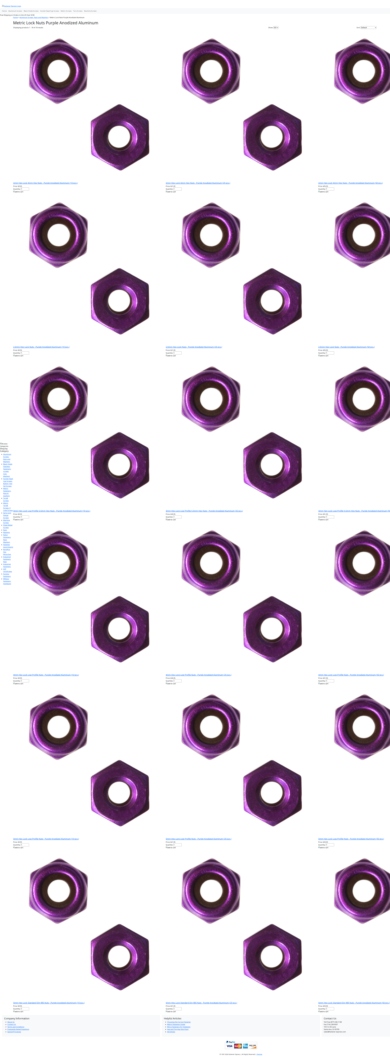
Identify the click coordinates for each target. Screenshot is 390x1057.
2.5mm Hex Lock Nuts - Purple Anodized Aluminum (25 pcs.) (194, 347)
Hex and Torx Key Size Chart (177, 1029)
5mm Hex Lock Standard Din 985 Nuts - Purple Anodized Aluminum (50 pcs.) (354, 1002)
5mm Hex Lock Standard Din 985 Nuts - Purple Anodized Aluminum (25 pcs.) (201, 1002)
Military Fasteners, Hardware (7, 581)
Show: (270, 27)
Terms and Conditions (15, 1027)
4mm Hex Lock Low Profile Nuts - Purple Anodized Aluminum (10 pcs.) (46, 674)
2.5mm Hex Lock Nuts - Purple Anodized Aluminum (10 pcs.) (41, 347)
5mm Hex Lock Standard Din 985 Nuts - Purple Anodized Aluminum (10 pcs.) (48, 1002)
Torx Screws (77, 11)
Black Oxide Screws (31, 11)
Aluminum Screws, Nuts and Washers (34, 17)
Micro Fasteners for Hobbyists (178, 1027)
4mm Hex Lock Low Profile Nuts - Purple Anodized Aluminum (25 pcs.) (198, 674)
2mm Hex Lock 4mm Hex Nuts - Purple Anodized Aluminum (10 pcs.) (45, 183)
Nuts (5, 530)
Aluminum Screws (15, 11)
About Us (11, 1022)
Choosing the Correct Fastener (179, 1022)
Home (4, 11)
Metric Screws (66, 11)
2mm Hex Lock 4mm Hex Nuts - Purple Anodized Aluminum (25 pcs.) (198, 183)
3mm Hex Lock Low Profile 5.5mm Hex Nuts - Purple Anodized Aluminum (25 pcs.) (204, 510)
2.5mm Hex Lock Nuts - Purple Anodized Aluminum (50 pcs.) (346, 347)
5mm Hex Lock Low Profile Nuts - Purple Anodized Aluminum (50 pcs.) (351, 838)
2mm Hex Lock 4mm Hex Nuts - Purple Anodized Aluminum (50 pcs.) (350, 183)
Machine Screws (90, 11)
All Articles (171, 1032)
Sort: (358, 27)
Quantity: (16, 189)
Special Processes (14, 1032)
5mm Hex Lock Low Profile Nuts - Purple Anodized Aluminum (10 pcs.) (46, 838)
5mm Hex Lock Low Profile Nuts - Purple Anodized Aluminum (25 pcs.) (198, 838)
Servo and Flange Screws (7, 515)
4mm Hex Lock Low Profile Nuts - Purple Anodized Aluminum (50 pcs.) (351, 674)
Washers (6, 532)
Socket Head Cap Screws (49, 11)
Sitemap (259, 1054)
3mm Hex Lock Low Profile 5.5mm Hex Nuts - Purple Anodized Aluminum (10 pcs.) (51, 510)
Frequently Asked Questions (18, 1029)
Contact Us (11, 1024)
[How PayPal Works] (241, 1045)
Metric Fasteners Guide (176, 1024)
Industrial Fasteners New (7, 559)
